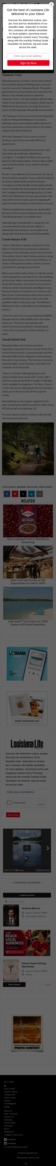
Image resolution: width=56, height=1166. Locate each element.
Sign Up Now (28, 63)
